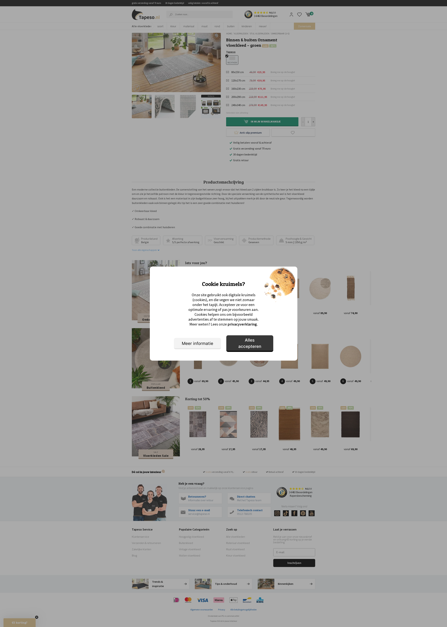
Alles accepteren (249, 343)
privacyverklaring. (243, 324)
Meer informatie (197, 343)
